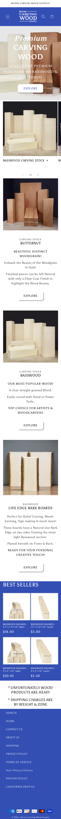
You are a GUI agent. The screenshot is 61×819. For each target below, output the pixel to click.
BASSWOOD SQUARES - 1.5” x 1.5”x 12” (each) (43, 625)
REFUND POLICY (17, 778)
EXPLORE (30, 88)
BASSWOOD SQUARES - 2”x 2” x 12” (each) (43, 669)
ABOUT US (12, 737)
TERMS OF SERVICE (18, 762)
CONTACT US (14, 729)
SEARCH (11, 712)
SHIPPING (12, 745)
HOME (10, 721)
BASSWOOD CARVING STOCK (24, 160)
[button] (7, 16)
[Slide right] (38, 175)
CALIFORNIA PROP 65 (20, 786)
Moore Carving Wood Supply (34, 817)
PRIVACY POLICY (17, 753)
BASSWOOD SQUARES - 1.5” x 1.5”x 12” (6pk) (15, 625)
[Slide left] (23, 175)
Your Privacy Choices (19, 770)
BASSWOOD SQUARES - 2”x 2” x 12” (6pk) (15, 669)
